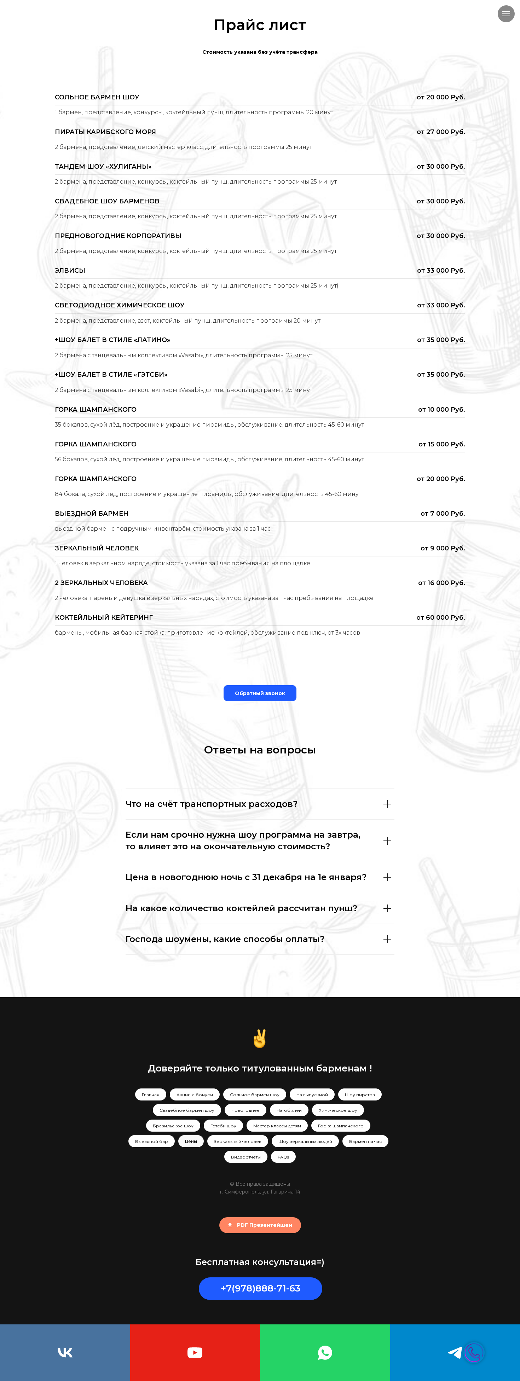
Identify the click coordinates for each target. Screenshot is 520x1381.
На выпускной (312, 1094)
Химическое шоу (338, 1110)
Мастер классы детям (277, 1125)
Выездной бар (151, 1141)
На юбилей (289, 1110)
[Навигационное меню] (506, 13)
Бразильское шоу (173, 1125)
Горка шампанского (341, 1125)
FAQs (283, 1157)
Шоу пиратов (360, 1094)
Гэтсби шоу (223, 1125)
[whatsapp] (325, 1352)
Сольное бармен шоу (254, 1094)
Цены (191, 1141)
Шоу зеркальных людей (305, 1141)
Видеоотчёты (246, 1157)
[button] (260, 693)
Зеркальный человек (237, 1141)
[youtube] (195, 1352)
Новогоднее (245, 1110)
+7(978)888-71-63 (260, 1288)
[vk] (65, 1352)
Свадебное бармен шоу (187, 1110)
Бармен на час (365, 1141)
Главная (151, 1094)
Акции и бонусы (195, 1094)
